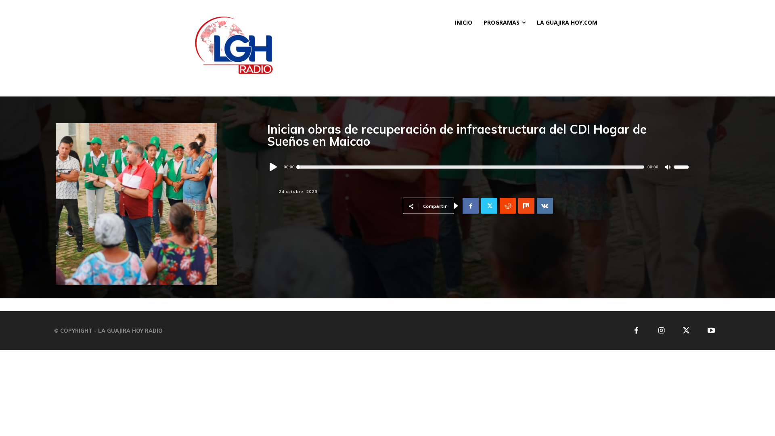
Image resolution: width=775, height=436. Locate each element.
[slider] (681, 167)
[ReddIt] (508, 206)
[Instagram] (661, 330)
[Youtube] (711, 330)
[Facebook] (471, 206)
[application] (478, 167)
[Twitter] (489, 206)
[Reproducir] (273, 167)
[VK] (545, 206)
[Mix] (526, 206)
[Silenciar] (667, 167)
